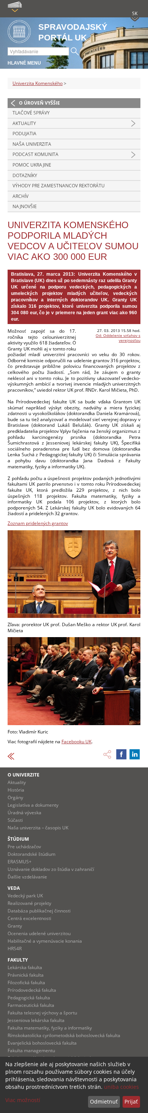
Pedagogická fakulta (29, 997)
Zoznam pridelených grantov (38, 523)
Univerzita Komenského (38, 83)
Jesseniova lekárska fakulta (36, 1020)
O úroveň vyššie (39, 103)
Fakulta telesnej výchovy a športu (42, 1013)
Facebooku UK (76, 741)
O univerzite (23, 775)
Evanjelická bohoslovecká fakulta (42, 1043)
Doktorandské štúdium (31, 854)
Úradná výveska (24, 812)
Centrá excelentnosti (29, 918)
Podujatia (24, 133)
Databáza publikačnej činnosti (39, 911)
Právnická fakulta (26, 975)
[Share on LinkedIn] (134, 754)
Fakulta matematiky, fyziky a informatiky (50, 1028)
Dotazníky (25, 175)
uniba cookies (121, 1086)
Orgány (15, 797)
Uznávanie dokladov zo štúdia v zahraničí (51, 869)
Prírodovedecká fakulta (32, 990)
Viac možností (22, 1100)
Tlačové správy (31, 113)
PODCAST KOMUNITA (35, 154)
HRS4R (15, 948)
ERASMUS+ (19, 861)
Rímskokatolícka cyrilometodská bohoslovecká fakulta (64, 1035)
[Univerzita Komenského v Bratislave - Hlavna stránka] (19, 32)
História (16, 790)
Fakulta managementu (31, 1050)
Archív (20, 196)
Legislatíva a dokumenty (33, 805)
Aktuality (24, 123)
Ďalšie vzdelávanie (27, 877)
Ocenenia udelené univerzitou (39, 933)
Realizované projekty (29, 903)
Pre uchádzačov (24, 846)
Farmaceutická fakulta (31, 1005)
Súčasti (15, 820)
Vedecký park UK (25, 895)
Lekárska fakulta (25, 967)
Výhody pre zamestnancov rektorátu (59, 185)
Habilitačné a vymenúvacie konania (45, 941)
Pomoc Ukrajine (32, 165)
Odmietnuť (104, 1101)
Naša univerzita (32, 144)
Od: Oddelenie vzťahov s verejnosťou (118, 338)
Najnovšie (25, 206)
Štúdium (18, 839)
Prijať (131, 1101)
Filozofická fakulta (26, 982)
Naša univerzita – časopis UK (38, 827)
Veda (14, 888)
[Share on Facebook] (121, 754)
